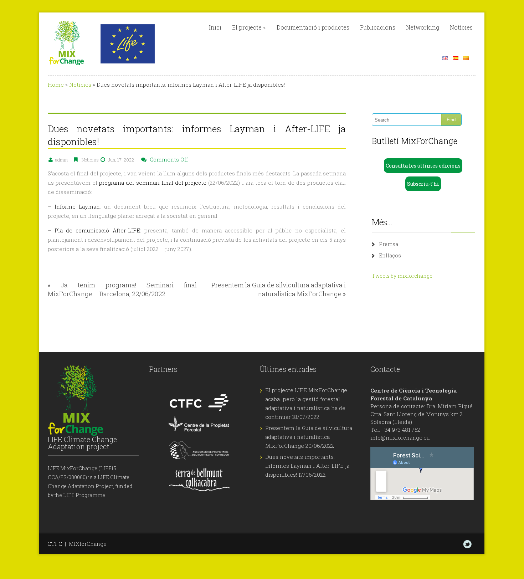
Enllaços (390, 255)
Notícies (461, 27)
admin (61, 160)
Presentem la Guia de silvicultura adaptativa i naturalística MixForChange (278, 289)
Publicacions (377, 27)
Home (56, 84)
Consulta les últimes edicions (423, 165)
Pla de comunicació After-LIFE (97, 230)
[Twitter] (467, 544)
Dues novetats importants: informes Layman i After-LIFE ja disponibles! (307, 465)
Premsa (388, 244)
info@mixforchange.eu (400, 437)
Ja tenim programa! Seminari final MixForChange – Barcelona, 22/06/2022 (122, 289)
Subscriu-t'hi (423, 183)
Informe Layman (77, 206)
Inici (215, 27)
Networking (422, 27)
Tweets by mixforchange (402, 275)
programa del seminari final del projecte (152, 182)
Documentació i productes (313, 27)
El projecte (249, 27)
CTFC (54, 543)
